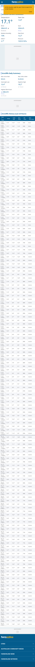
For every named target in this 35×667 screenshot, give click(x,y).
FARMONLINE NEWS (8, 654)
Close (30, 11)
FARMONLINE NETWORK (9, 659)
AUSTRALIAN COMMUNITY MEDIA (12, 649)
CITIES (3, 644)
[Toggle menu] (2, 2)
